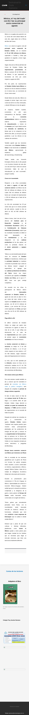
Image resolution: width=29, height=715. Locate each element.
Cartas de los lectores (14, 571)
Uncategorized (16, 14)
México (7, 46)
